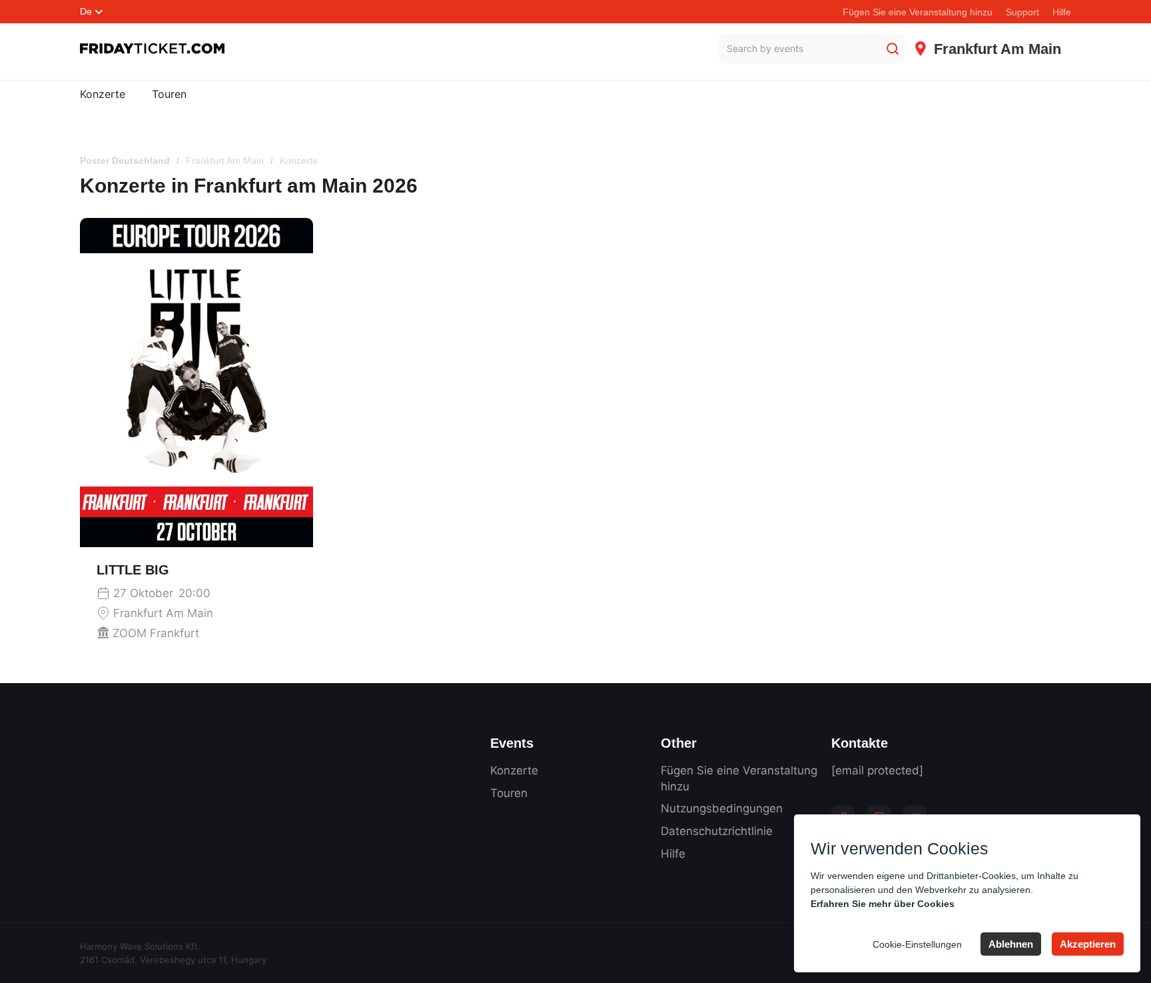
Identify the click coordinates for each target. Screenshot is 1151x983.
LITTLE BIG (133, 569)
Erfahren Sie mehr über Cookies (883, 903)
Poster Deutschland (125, 160)
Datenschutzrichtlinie (717, 831)
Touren (169, 94)
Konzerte (102, 94)
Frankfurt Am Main (225, 160)
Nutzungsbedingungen (722, 808)
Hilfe (1061, 12)
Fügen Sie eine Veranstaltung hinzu (917, 12)
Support (1022, 12)
